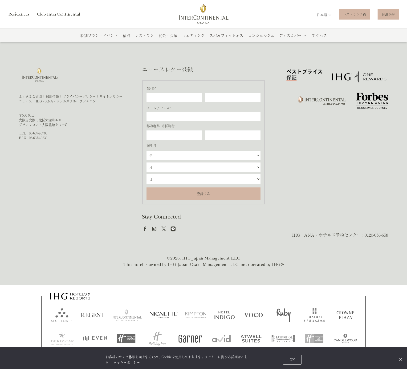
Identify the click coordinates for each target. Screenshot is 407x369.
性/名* (151, 88)
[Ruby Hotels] (283, 315)
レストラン (144, 35)
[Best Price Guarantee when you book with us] (304, 77)
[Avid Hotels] (221, 339)
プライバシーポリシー (79, 96)
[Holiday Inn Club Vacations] (314, 339)
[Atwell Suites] (251, 339)
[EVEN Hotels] (95, 339)
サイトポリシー (110, 96)
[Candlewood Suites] (345, 339)
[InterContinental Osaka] (203, 14)
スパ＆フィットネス (226, 35)
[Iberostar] (61, 339)
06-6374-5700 (38, 133)
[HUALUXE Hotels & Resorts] (314, 315)
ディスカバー (290, 35)
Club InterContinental (58, 14)
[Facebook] (145, 229)
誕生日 (151, 145)
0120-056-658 (376, 235)
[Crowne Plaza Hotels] (345, 315)
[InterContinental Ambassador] (321, 101)
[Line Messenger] (173, 229)
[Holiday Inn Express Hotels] (126, 339)
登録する (203, 193)
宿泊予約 (388, 14)
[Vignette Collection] (164, 315)
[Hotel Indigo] (224, 315)
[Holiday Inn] (157, 339)
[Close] (400, 359)
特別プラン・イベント (99, 35)
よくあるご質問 (30, 96)
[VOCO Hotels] (253, 315)
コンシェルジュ (261, 35)
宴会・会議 (168, 35)
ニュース (25, 101)
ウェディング (193, 35)
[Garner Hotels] (190, 339)
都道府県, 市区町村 (161, 125)
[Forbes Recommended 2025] (372, 101)
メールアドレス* (159, 107)
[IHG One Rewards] (359, 77)
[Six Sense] (61, 315)
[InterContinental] (127, 315)
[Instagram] (154, 229)
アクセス (319, 35)
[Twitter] (164, 229)
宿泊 (126, 35)
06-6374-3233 (38, 137)
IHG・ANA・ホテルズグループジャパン (66, 101)
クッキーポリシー (127, 362)
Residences (18, 14)
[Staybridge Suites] (283, 339)
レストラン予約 (354, 14)
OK (292, 359)
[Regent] (92, 315)
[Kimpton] (195, 315)
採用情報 (52, 96)
